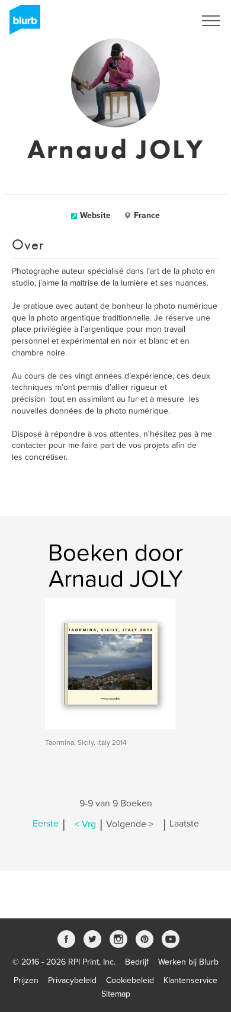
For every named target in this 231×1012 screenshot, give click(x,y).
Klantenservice (190, 980)
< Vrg (85, 824)
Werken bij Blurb (188, 962)
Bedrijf (137, 962)
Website (95, 215)
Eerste (46, 824)
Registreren (159, 20)
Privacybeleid (72, 980)
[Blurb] (21, 24)
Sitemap (115, 994)
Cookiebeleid (130, 980)
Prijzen (26, 980)
